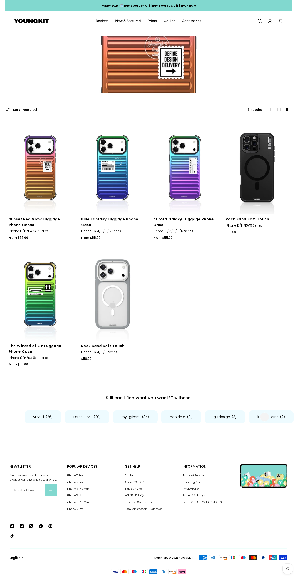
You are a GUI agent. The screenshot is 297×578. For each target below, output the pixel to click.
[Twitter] (31, 526)
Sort (25, 110)
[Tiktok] (12, 536)
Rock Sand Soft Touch (247, 219)
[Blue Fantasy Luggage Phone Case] (112, 167)
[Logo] (31, 21)
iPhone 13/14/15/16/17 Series (29, 231)
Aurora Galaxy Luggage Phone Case (183, 222)
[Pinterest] (50, 526)
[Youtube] (41, 526)
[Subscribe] (51, 490)
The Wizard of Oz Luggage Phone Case (35, 349)
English (15, 558)
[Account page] (270, 21)
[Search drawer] (259, 21)
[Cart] (280, 21)
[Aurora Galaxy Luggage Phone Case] (185, 167)
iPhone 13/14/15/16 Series (244, 225)
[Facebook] (22, 526)
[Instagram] (12, 526)
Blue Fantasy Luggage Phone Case (109, 222)
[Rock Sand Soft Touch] (257, 167)
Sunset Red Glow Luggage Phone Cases (34, 222)
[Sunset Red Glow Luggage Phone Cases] (40, 167)
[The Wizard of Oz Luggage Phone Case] (40, 294)
